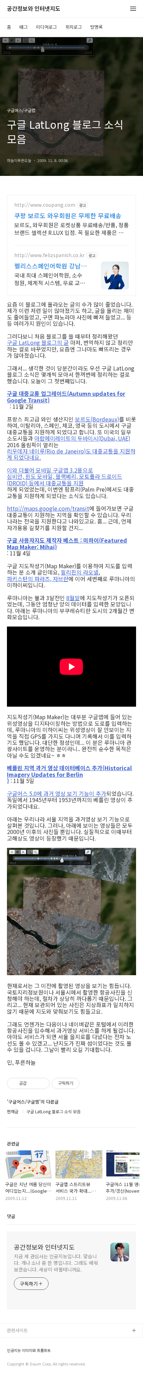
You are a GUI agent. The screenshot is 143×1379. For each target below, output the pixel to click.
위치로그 (73, 27)
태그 (23, 27)
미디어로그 (46, 27)
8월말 (73, 598)
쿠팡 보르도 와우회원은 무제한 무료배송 (67, 215)
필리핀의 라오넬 (80, 572)
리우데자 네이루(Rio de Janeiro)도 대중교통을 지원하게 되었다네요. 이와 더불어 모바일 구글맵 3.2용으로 (71, 461)
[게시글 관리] (41, 1083)
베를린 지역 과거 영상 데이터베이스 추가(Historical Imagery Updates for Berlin (69, 771)
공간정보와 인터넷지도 (33, 8)
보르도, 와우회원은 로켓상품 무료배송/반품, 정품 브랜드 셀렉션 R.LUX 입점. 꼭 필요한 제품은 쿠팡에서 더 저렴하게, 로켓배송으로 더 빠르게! (71, 228)
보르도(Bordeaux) (97, 419)
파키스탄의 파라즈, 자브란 (37, 579)
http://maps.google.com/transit (48, 508)
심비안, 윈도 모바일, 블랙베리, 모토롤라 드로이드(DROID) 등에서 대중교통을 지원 (64, 479)
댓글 (11, 1216)
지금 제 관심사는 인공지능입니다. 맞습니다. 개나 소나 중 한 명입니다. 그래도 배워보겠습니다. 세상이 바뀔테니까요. (56, 1263)
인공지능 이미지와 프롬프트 (29, 1350)
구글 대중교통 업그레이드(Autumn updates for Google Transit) (66, 396)
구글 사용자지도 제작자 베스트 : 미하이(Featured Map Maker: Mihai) (67, 543)
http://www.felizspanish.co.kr (49, 255)
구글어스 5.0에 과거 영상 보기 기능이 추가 (56, 793)
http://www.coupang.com (44, 205)
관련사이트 (17, 1330)
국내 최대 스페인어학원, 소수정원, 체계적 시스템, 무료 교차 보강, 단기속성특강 (49, 279)
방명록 (96, 27)
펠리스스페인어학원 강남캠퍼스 (50, 266)
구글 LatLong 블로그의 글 (38, 342)
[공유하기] (33, 1083)
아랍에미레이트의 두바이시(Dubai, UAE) (82, 438)
